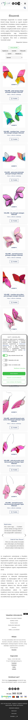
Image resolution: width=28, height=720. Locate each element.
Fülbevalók (22, 50)
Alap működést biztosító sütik (15, 355)
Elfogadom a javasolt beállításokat (14, 377)
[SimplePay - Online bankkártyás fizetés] (14, 698)
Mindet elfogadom (14, 373)
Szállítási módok (14, 620)
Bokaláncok (18, 53)
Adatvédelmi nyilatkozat (14, 708)
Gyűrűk (9, 53)
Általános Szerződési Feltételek (14, 618)
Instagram (14, 665)
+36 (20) (14, 693)
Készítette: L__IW (14, 716)
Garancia (14, 627)
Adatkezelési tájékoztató (14, 625)
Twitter (14, 667)
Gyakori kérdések (12, 680)
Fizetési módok (14, 623)
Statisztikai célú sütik (13, 360)
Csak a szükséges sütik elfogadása (14, 382)
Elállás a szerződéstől (14, 629)
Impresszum (14, 710)
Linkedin (14, 668)
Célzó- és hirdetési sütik (14, 364)
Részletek (14, 649)
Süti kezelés (14, 713)
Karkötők (14, 50)
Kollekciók (14, 47)
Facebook (14, 663)
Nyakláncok (5, 50)
